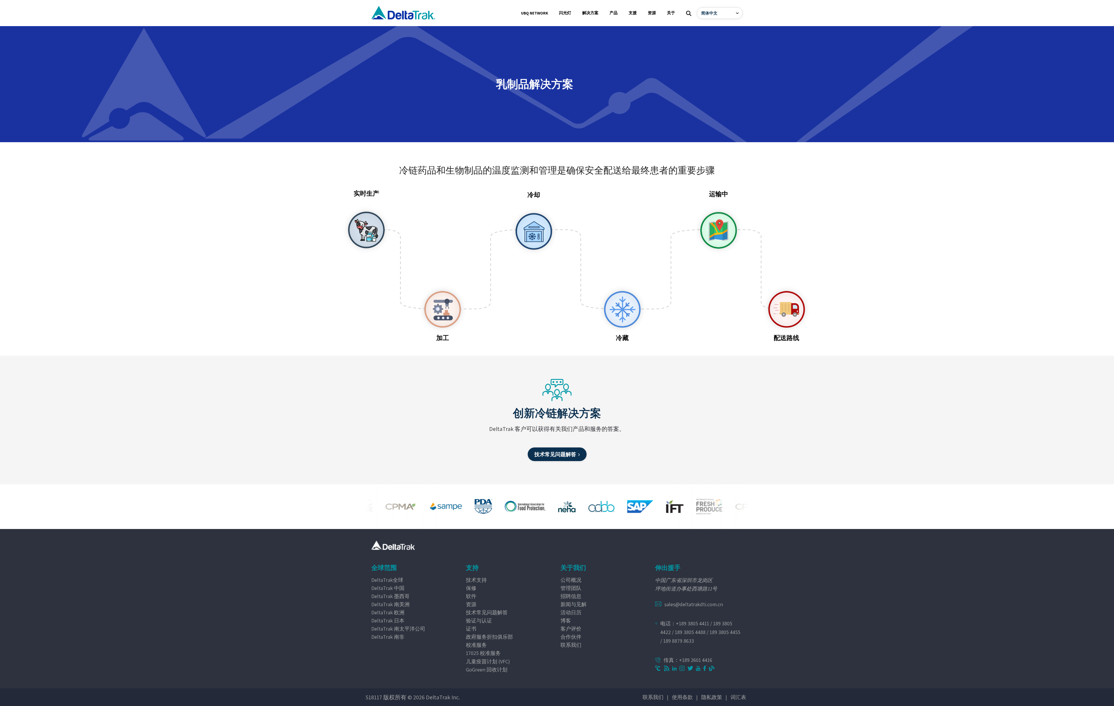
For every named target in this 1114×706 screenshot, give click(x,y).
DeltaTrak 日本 (387, 620)
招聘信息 (570, 596)
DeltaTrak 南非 (387, 636)
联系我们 (570, 645)
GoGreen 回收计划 (486, 669)
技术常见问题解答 (487, 612)
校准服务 (476, 645)
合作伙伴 (570, 636)
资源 (471, 604)
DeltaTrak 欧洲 (387, 612)
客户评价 (570, 628)
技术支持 (476, 580)
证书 (471, 628)
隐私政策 (711, 697)
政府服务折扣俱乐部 (489, 636)
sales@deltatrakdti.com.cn (693, 604)
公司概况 (570, 580)
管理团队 (570, 588)
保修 (471, 588)
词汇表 (738, 697)
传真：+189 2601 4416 (687, 660)
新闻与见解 (573, 604)
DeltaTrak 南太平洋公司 (398, 628)
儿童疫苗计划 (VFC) (488, 661)
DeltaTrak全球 (387, 580)
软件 (471, 596)
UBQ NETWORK (534, 13)
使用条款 (682, 697)
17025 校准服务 (483, 653)
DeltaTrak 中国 (387, 588)
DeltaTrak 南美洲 (390, 604)
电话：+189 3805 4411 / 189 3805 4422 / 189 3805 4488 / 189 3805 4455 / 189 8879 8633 (700, 632)
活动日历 (570, 612)
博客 (565, 620)
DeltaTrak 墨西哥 (390, 596)
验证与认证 (479, 620)
